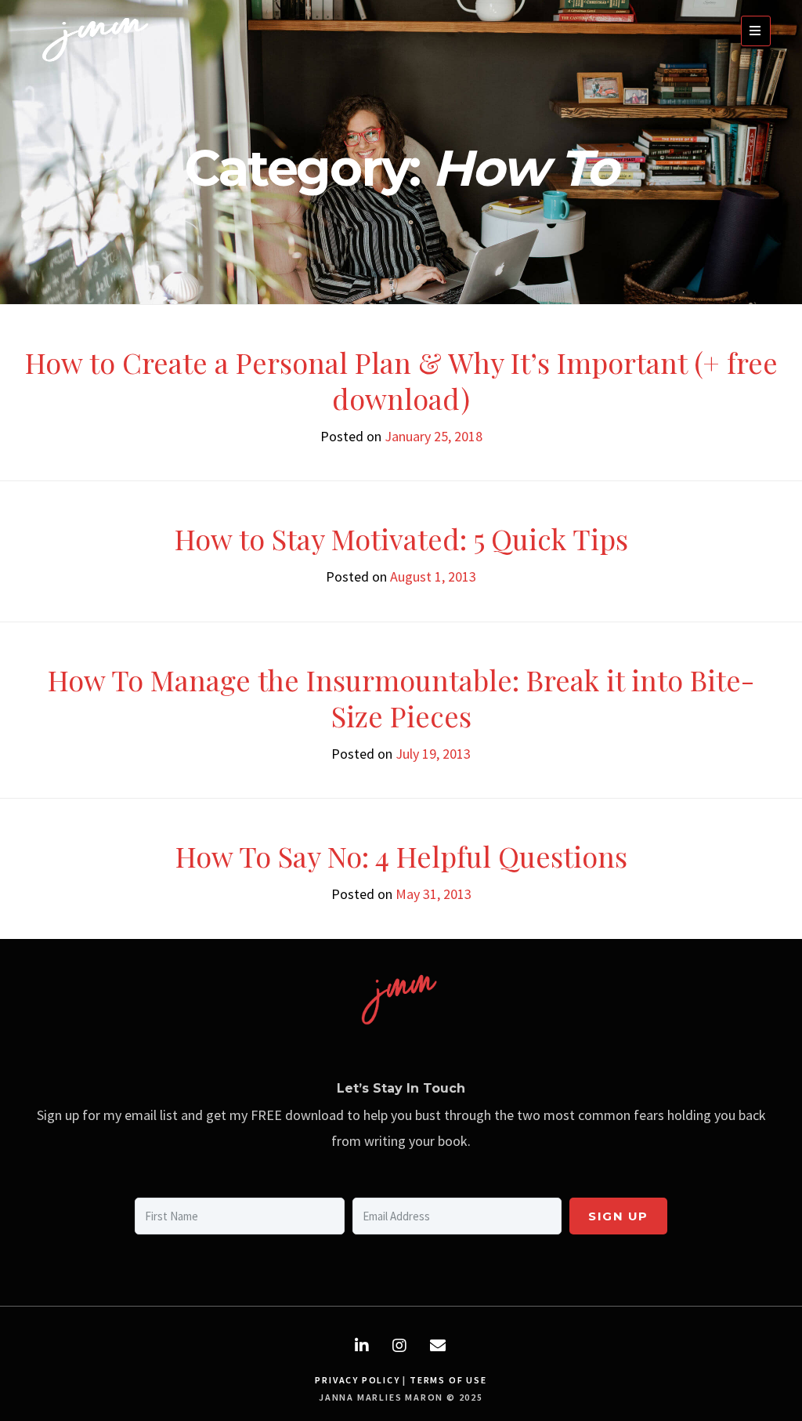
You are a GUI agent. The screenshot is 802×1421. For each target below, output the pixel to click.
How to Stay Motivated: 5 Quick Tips (401, 538)
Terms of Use (448, 1380)
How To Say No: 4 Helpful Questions (401, 856)
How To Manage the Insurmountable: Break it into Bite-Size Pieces (401, 697)
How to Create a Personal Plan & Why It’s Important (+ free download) (401, 380)
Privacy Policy (357, 1380)
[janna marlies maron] (97, 65)
